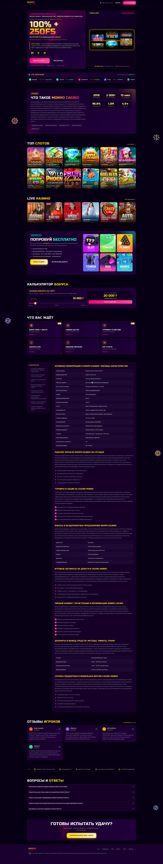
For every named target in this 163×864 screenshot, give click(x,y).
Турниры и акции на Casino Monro (38, 380)
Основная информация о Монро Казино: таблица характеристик (38, 370)
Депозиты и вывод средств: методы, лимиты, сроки (38, 402)
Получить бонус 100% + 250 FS (81, 835)
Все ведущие (129, 199)
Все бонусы (58, 61)
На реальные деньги (60, 262)
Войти (118, 3)
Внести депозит (110, 302)
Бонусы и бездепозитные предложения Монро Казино (38, 386)
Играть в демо (39, 262)
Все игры (131, 144)
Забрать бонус (38, 61)
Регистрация (129, 3)
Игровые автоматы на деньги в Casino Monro (37, 391)
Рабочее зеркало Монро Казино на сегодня (37, 375)
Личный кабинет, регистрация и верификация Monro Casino (38, 397)
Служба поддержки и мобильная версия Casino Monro (38, 408)
